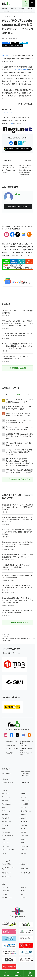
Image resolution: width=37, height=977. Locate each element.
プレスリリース (7, 112)
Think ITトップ (6, 634)
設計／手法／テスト (26, 811)
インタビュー (24, 891)
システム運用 (24, 835)
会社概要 (10, 753)
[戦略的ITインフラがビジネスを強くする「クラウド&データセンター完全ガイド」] (9, 925)
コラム (22, 894)
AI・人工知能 (6, 11)
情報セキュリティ (7, 873)
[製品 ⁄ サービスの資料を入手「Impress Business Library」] (9, 953)
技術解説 (23, 887)
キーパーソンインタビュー (8, 868)
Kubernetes (15, 11)
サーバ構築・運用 (25, 873)
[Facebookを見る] (11, 735)
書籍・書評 (6, 891)
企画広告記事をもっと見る (19, 622)
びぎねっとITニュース (8, 16)
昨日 (7, 394)
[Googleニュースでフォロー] (23, 735)
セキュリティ (6, 842)
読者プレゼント (7, 779)
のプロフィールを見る (17, 207)
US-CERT (6, 55)
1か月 (28, 394)
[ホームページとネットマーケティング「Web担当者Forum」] (9, 932)
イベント (5, 894)
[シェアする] (11, 143)
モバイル (5, 825)
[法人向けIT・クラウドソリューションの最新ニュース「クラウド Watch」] (9, 939)
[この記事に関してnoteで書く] (24, 143)
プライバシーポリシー (13, 748)
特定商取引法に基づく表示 (26, 749)
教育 (4, 853)
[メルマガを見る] (5, 735)
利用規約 (24, 745)
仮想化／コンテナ (26, 800)
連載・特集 (4, 8)
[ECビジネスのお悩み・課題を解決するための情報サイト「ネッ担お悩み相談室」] (9, 967)
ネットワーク (30, 8)
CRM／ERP (24, 825)
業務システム (24, 864)
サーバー (21, 8)
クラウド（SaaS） (7, 821)
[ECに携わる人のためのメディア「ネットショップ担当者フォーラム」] (26, 946)
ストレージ (24, 797)
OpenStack (25, 11)
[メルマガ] (6, 234)
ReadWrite (24, 898)
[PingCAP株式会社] (14, 664)
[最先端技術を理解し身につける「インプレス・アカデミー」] (26, 960)
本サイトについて (12, 741)
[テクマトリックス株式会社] (12, 707)
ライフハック (24, 850)
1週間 (18, 394)
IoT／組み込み (7, 804)
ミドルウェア (24, 807)
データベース (6, 811)
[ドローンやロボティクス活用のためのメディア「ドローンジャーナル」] (9, 960)
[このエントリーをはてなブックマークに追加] (20, 143)
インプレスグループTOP (26, 754)
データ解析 (24, 821)
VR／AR (23, 828)
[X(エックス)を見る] (17, 735)
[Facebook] (12, 234)
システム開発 (24, 804)
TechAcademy (7, 898)
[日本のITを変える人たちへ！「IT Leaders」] (26, 939)
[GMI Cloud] (14, 682)
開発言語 (5, 814)
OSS (4, 828)
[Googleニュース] (23, 234)
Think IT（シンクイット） (9, 3)
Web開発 (6, 818)
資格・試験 (6, 846)
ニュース (4, 636)
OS (4, 807)
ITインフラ (13, 8)
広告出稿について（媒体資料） (26, 742)
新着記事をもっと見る (19, 368)
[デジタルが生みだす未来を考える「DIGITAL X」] (26, 953)
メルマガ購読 (6, 774)
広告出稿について (26, 782)
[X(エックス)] (17, 234)
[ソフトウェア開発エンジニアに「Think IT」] (26, 925)
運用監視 (23, 839)
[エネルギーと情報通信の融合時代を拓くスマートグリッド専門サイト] (9, 946)
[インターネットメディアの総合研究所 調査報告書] (26, 932)
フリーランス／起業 (8, 850)
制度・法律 (23, 853)
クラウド (5, 800)
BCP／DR (6, 839)
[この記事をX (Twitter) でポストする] (15, 143)
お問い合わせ (11, 745)
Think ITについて (8, 782)
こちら (11, 123)
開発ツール (24, 814)
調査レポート (24, 868)
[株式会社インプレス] (17, 913)
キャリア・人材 (24, 846)
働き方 (22, 842)
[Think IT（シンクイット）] (14, 725)
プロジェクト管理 (8, 835)
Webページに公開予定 (19, 69)
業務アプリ (24, 818)
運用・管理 (23, 832)
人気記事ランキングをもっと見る (19, 479)
